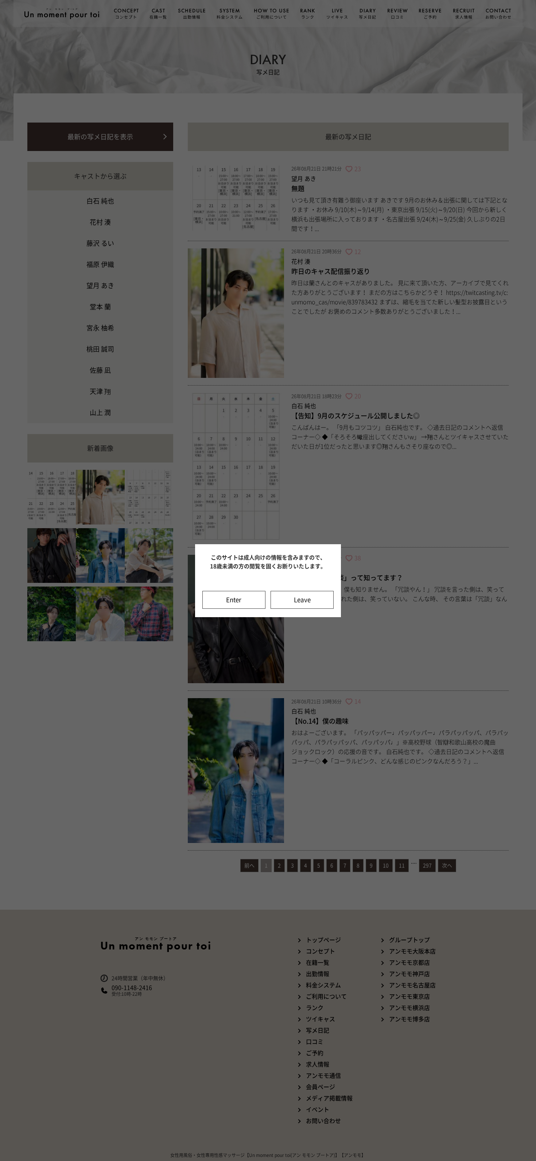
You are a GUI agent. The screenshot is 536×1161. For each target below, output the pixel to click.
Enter (233, 600)
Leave (302, 600)
